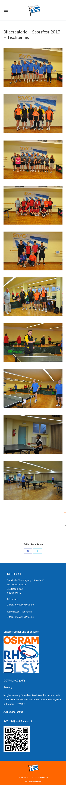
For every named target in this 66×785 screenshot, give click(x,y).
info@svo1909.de (24, 604)
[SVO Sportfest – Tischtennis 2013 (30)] (33, 113)
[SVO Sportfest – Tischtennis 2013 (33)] (33, 205)
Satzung (8, 687)
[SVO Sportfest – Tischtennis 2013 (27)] (33, 159)
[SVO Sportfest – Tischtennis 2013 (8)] (33, 388)
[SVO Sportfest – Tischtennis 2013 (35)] (33, 251)
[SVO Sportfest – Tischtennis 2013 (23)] (33, 296)
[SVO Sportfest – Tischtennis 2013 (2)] (33, 480)
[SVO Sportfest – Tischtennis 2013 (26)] (33, 67)
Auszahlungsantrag (13, 711)
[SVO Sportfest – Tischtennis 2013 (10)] (33, 434)
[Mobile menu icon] (6, 10)
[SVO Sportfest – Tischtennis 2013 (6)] (33, 342)
